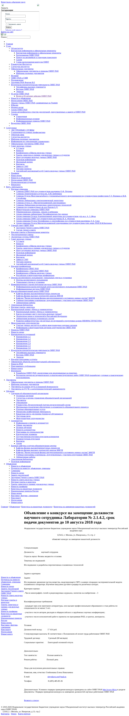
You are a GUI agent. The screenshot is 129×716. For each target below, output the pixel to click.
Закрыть (4, 8)
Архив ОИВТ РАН (19, 110)
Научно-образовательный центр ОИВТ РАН (30, 291)
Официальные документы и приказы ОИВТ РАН (37, 71)
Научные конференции (21, 266)
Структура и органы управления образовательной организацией (44, 398)
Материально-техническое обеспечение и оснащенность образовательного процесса (52, 407)
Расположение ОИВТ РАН (27, 55)
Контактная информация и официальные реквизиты (33, 51)
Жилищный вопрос (24, 162)
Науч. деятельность (14, 187)
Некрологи (16, 185)
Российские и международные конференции (35, 275)
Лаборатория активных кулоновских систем (35, 318)
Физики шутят (17, 107)
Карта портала (24, 714)
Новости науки (17, 332)
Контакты (20, 164)
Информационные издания (27, 119)
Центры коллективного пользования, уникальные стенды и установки (41, 278)
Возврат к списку (31, 700)
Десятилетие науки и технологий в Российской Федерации (41, 316)
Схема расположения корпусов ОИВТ (32, 62)
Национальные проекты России (25, 491)
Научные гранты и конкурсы (23, 482)
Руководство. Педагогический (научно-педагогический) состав (43, 405)
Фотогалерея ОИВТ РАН (22, 101)
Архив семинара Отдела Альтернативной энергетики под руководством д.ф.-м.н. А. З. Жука (56, 216)
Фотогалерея (16, 500)
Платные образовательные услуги (30, 409)
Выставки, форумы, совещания (24, 496)
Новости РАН (17, 364)
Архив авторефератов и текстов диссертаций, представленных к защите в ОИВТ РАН (48, 112)
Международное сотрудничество (25, 323)
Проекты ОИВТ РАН (20, 330)
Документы (11, 380)
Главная (9, 44)
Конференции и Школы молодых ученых (34, 153)
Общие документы (24, 425)
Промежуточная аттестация (28, 439)
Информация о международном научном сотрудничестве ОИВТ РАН (46, 328)
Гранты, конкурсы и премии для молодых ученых (32, 484)
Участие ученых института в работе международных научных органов (46, 325)
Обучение (10, 391)
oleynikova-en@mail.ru (56, 677)
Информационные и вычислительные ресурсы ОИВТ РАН (36, 284)
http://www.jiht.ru (110, 690)
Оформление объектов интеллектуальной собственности (35, 362)
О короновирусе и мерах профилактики (28, 132)
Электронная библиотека (22, 305)
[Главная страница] (38, 5)
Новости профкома (19, 486)
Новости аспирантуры (25, 430)
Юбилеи (14, 105)
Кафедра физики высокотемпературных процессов (38, 293)
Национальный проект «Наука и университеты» (32, 309)
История (14, 76)
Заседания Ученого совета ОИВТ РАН (32, 228)
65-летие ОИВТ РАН (20, 94)
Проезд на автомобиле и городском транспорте (36, 57)
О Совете (20, 148)
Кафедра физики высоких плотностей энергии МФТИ (39, 296)
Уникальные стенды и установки (30, 282)
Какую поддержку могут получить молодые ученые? (39, 314)
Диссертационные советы (22, 234)
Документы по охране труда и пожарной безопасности (34, 387)
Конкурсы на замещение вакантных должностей (74, 507)
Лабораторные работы (25, 303)
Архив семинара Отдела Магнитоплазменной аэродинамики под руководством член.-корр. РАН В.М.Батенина (64, 223)
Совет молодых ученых (21, 146)
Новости (20, 150)
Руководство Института (21, 64)
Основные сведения (24, 396)
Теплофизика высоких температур (31, 87)
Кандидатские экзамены (26, 434)
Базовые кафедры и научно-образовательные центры (33, 446)
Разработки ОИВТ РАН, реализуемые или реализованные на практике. (46, 373)
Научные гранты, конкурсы (23, 307)
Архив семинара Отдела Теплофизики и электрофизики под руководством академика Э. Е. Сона (58, 221)
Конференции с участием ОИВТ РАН (32, 271)
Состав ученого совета (26, 230)
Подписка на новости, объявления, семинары (30, 468)
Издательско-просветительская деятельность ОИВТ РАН (35, 85)
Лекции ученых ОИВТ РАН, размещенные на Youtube (34, 103)
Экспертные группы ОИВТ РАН (25, 237)
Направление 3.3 (23, 341)
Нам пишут (16, 498)
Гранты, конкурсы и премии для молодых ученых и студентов (43, 155)
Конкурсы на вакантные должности (26, 489)
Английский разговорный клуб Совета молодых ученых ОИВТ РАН (45, 171)
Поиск (14, 714)
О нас (8, 46)
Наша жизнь (16, 175)
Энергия (19, 91)
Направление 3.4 (23, 343)
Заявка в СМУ (22, 166)
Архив (19, 443)
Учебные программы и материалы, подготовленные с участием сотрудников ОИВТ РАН (54, 300)
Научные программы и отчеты (24, 359)
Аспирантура (17, 421)
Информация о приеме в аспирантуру (32, 423)
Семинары (15, 471)
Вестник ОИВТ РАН (25, 89)
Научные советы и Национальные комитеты (30, 232)
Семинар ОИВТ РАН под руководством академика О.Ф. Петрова (44, 191)
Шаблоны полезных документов (30, 73)
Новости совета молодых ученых (25, 480)
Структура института (20, 66)
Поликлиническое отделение (23, 182)
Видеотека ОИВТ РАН (21, 123)
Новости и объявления (21, 98)
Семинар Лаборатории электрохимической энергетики (39, 200)
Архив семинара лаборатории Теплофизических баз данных (42, 214)
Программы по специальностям (29, 432)
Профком (15, 173)
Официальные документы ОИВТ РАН (27, 144)
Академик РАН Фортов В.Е (23, 82)
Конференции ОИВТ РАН (27, 269)
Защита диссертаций (20, 475)
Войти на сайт (7, 32)
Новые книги (17, 368)
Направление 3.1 (23, 337)
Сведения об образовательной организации (30, 393)
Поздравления (17, 80)
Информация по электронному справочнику (30, 141)
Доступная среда (23, 416)
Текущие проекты (23, 169)
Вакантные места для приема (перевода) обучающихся (39, 414)
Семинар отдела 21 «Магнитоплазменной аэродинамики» (41, 203)
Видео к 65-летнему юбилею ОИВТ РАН (33, 96)
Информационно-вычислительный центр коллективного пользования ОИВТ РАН (51, 287)
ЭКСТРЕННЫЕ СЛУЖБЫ (22, 130)
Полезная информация (26, 160)
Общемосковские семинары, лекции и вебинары (37, 212)
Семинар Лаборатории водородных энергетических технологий (43, 205)
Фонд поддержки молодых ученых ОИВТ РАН (36, 157)
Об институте (17, 48)
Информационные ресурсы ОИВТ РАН (33, 289)
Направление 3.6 (23, 348)
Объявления (11, 464)
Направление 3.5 (23, 346)
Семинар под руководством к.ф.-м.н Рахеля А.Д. (37, 207)
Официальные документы (22, 69)
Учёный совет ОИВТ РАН (22, 225)
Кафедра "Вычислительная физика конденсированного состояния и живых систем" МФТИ (55, 298)
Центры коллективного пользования (32, 280)
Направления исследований (23, 334)
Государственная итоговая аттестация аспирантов (37, 437)
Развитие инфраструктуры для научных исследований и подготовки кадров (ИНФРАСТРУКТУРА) (59, 321)
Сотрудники (11, 128)
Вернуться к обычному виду (13, 2)
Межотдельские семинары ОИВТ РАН (32, 209)
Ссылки (14, 114)
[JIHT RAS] (5, 35)
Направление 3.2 (23, 339)
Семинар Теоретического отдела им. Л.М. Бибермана (39, 194)
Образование (21, 402)
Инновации (16, 371)
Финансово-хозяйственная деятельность (33, 412)
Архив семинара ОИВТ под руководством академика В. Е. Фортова (45, 219)
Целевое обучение (24, 427)
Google (19, 60)
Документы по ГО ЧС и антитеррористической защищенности (38, 389)
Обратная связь (17, 135)
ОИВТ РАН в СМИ (19, 78)
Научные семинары (19, 189)
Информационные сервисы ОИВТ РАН (33, 121)
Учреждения (21, 116)
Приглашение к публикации (23, 366)
